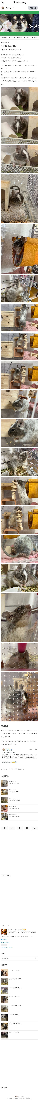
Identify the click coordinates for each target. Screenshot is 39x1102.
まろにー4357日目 (14, 1014)
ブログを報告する (27, 1098)
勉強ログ (27, 37)
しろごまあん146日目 (14, 800)
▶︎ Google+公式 (5, 942)
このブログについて (7, 947)
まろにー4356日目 (14, 1032)
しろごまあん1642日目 (15, 988)
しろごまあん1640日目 (15, 1023)
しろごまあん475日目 (14, 783)
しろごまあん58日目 (13, 816)
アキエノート (10, 8)
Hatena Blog (17, 1098)
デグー (5, 49)
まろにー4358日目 (14, 996)
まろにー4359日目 (14, 970)
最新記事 (4, 965)
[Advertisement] (19, 853)
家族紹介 (5, 37)
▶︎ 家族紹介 (4, 939)
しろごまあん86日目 (13, 808)
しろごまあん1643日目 (15, 979)
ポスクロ (20, 37)
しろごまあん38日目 (8, 46)
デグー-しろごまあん (16, 49)
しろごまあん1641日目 (15, 1005)
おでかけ (12, 37)
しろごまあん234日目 (14, 792)
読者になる (33, 8)
